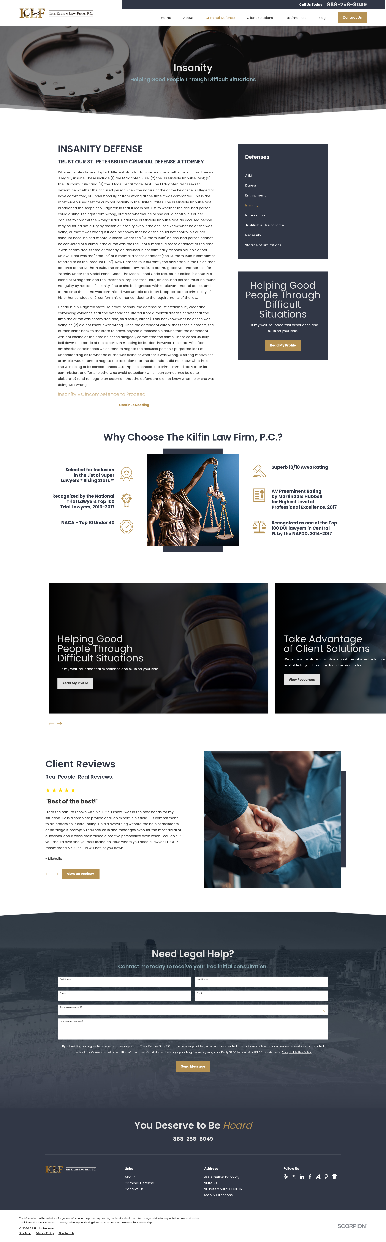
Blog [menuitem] (322, 17)
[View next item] (59, 723)
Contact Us (352, 17)
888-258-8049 (347, 4)
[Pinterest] (326, 1176)
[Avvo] (318, 1176)
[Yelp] (285, 1176)
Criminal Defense (139, 1183)
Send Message (193, 1066)
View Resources (302, 679)
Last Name (202, 979)
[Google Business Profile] (334, 1176)
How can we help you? (71, 1021)
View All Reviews (81, 874)
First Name (65, 979)
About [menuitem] (188, 17)
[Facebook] (310, 1176)
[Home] (56, 13)
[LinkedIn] (302, 1176)
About (130, 1177)
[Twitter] (294, 1176)
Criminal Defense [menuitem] (220, 17)
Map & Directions (218, 1195)
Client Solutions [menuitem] (260, 17)
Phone (63, 993)
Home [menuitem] (166, 17)
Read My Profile (283, 345)
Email (199, 993)
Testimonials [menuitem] (295, 17)
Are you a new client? (71, 1007)
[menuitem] (283, 175)
